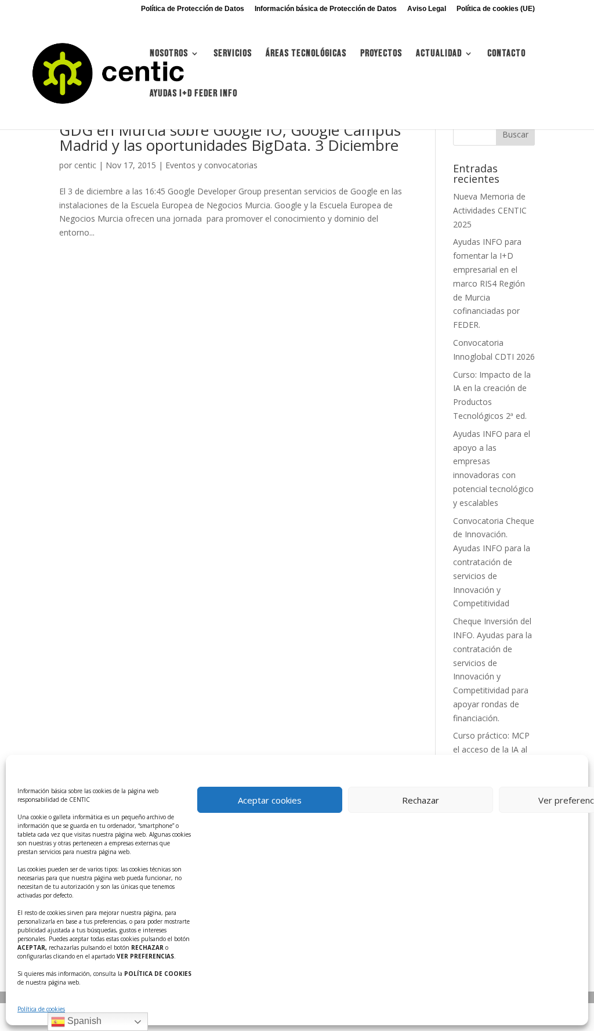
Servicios (232, 54)
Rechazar (420, 800)
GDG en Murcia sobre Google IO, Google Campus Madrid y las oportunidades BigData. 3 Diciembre (230, 137)
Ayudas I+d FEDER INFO (193, 94)
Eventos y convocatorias (211, 165)
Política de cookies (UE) (496, 9)
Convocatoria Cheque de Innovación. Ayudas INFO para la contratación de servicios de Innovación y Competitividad (493, 562)
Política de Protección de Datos (192, 9)
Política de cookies (41, 1009)
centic (85, 165)
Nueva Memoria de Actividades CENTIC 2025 (490, 210)
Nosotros (169, 54)
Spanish (83, 1021)
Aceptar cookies (270, 800)
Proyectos (381, 54)
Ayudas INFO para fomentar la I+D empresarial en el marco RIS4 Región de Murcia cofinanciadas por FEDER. (489, 283)
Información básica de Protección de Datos (326, 9)
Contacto (506, 54)
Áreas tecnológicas (306, 54)
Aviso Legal (426, 9)
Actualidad (439, 54)
